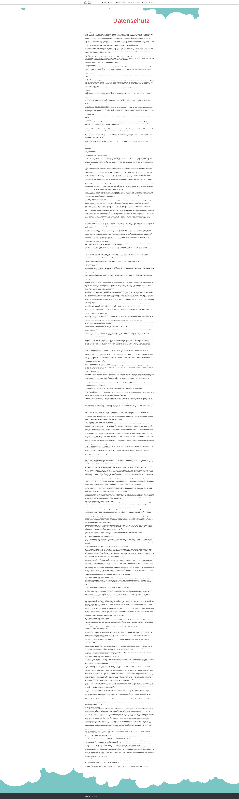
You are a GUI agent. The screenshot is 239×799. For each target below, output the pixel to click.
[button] (113, 2)
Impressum (94, 796)
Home (105, 2)
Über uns (145, 2)
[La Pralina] (88, 2)
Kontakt (152, 2)
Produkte (111, 2)
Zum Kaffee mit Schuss (121, 2)
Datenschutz (87, 796)
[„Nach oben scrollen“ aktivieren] (236, 796)
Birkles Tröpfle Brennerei (134, 2)
